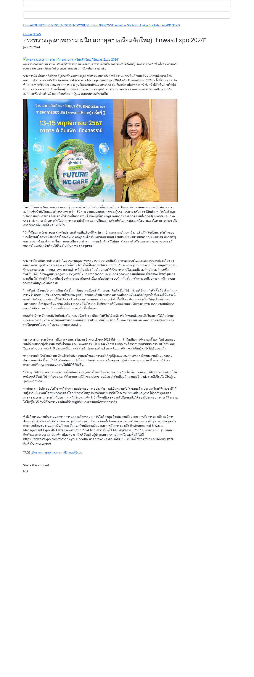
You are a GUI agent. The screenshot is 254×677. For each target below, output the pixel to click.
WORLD (82, 25)
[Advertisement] (100, 523)
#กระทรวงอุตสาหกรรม (47, 452)
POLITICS (38, 25)
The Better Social (123, 25)
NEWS (107, 25)
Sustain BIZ (95, 25)
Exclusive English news (151, 25)
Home (27, 25)
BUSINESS (52, 25)
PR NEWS (173, 25)
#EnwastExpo (72, 452)
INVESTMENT (68, 25)
